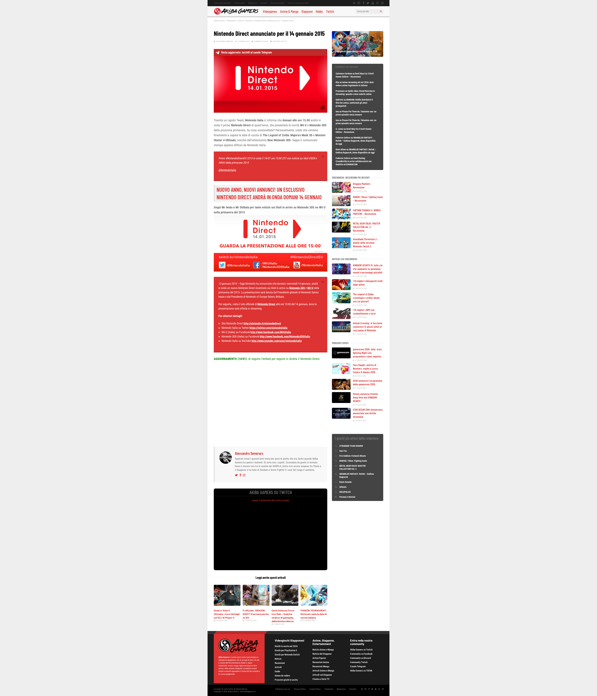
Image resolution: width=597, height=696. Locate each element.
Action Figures (319, 658)
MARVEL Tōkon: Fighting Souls (353, 461)
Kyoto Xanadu (345, 482)
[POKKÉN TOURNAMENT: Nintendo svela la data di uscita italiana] (314, 605)
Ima (337, 111)
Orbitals (342, 487)
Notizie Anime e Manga (323, 649)
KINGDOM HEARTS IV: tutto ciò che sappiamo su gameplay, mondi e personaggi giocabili (367, 268)
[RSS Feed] (354, 3)
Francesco (340, 91)
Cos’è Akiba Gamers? (222, 3)
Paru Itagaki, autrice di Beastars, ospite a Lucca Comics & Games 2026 (365, 368)
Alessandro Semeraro (224, 41)
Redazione (252, 3)
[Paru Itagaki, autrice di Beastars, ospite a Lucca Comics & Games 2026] (341, 373)
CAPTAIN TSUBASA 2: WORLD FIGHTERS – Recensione (367, 211)
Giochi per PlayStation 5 (286, 650)
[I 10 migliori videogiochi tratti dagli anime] (341, 289)
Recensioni (280, 663)
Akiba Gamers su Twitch (361, 649)
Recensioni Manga (320, 666)
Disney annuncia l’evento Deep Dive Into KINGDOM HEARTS (365, 397)
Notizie (241, 20)
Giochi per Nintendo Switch (287, 654)
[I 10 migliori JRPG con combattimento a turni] (341, 318)
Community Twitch (359, 662)
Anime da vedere (278, 3)
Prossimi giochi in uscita (286, 679)
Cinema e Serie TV (320, 679)
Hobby (319, 11)
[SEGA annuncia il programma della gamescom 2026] (341, 389)
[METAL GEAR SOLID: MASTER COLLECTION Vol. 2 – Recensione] (341, 231)
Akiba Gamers (219, 20)
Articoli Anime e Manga (323, 670)
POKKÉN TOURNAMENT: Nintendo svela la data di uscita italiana (314, 614)
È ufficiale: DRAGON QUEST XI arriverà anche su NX (256, 614)
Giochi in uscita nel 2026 (298, 3)
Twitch (330, 11)
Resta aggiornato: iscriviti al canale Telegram (246, 52)
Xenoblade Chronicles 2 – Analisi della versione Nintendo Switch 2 (365, 242)
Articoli (278, 667)
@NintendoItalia (227, 170)
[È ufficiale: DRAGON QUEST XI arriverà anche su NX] (256, 605)
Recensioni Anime (320, 662)
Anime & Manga (289, 11)
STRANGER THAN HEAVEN (351, 446)
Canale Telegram (358, 666)
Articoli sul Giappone (322, 674)
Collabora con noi (282, 689)
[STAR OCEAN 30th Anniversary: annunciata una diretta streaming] (341, 417)
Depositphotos (241, 689)
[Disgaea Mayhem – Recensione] (341, 192)
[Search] (380, 11)
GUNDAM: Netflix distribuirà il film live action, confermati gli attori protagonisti (354, 102)
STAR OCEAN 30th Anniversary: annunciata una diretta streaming (368, 413)
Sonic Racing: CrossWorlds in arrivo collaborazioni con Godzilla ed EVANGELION (354, 161)
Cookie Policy (315, 689)
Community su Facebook (361, 653)
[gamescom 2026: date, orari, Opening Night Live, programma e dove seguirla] (341, 357)
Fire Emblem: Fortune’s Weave (352, 456)
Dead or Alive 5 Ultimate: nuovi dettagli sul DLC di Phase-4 (227, 614)
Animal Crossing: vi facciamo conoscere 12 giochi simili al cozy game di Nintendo (367, 326)
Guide (277, 671)
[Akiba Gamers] (237, 14)
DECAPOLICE (345, 492)
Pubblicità (328, 689)
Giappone (307, 11)
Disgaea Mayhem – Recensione (362, 185)
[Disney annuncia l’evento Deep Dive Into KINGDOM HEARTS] (341, 402)
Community (240, 3)
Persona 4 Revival (347, 497)
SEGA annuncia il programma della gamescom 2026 (367, 382)
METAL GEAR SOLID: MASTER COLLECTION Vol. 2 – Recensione (366, 227)
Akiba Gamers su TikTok (361, 670)
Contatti (263, 3)
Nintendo (249, 20)
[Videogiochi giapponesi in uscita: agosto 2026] (357, 56)
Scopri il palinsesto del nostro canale (270, 500)
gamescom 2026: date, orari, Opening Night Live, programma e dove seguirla (367, 352)
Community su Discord (360, 658)
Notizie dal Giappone (321, 653)
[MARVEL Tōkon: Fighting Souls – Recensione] (341, 205)
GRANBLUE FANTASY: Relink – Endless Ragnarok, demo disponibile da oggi (356, 140)
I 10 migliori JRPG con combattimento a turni (364, 311)
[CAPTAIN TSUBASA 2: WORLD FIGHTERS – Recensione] (341, 218)
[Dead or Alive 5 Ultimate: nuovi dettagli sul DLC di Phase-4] (227, 605)
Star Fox (343, 451)
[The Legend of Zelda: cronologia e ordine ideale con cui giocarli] (341, 302)
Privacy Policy (300, 689)
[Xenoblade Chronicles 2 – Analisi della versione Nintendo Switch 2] (341, 247)
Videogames (270, 11)
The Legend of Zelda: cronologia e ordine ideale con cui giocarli (366, 297)
